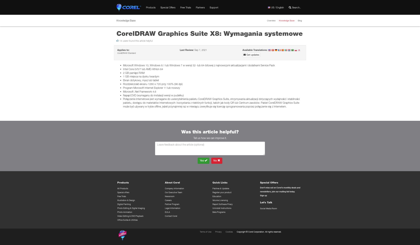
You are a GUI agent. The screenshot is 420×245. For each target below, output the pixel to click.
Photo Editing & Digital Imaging (131, 208)
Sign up (263, 195)
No (215, 160)
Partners (200, 7)
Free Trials (185, 7)
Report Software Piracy (222, 204)
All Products (122, 188)
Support (214, 7)
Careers (168, 200)
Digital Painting (124, 204)
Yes (202, 160)
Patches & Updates (220, 188)
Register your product (221, 192)
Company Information (174, 188)
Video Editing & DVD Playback (130, 216)
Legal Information (172, 208)
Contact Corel (171, 216)
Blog (300, 20)
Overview (271, 20)
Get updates (252, 54)
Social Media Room (268, 208)
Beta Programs (218, 212)
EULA (167, 212)
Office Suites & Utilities (127, 220)
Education (216, 196)
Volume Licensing (220, 200)
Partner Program (172, 204)
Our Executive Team (173, 192)
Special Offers (167, 7)
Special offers (123, 192)
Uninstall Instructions (221, 208)
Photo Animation (124, 212)
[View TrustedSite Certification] (138, 235)
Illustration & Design (126, 200)
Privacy (218, 232)
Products (151, 7)
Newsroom (169, 196)
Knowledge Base (286, 20)
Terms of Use (205, 232)
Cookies (229, 232)
